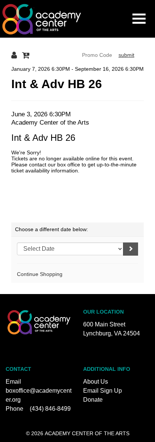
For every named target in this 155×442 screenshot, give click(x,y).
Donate (93, 399)
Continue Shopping (39, 274)
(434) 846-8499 (50, 408)
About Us (95, 381)
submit (126, 55)
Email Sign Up (102, 390)
